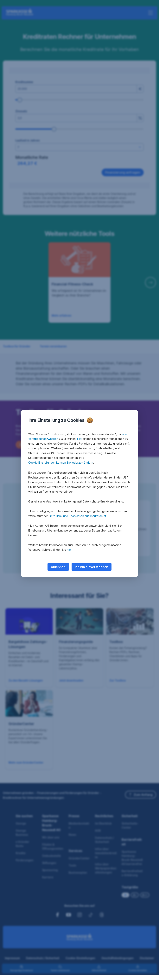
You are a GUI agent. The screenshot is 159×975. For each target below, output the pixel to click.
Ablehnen (58, 567)
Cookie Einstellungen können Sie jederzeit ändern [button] (60, 462)
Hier (79, 438)
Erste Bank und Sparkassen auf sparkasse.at (77, 516)
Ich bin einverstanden (91, 567)
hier (69, 549)
